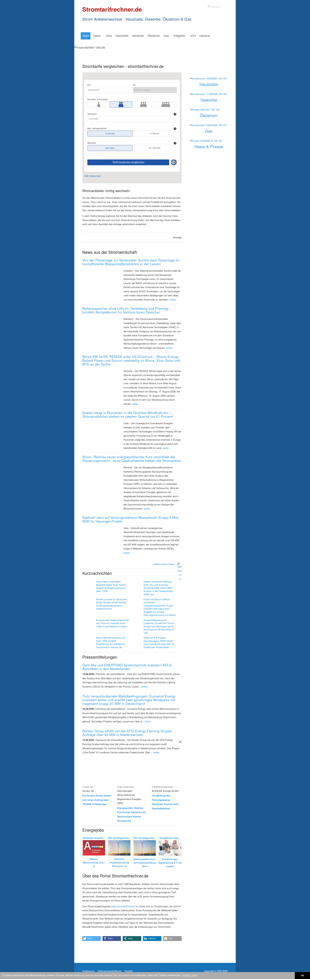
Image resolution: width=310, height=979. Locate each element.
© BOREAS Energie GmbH (162, 787)
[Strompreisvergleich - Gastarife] (209, 125)
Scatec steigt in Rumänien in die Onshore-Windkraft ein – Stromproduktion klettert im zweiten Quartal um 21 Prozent (127, 414)
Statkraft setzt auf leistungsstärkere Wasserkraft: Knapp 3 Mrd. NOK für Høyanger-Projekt (130, 519)
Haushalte (208, 84)
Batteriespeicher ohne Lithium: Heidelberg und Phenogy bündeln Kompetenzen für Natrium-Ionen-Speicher (125, 310)
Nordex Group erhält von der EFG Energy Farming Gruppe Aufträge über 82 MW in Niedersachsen (127, 732)
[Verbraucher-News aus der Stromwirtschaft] (209, 141)
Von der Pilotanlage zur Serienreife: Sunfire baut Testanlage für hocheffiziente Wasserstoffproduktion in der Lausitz (131, 262)
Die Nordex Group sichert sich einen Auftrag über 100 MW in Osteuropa (96, 800)
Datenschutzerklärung (109, 971)
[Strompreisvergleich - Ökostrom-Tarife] (209, 110)
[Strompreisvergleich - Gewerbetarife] (209, 94)
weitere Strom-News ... (165, 564)
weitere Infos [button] (190, 975)
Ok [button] (302, 975)
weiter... (174, 299)
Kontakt (128, 971)
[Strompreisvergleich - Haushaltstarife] (209, 78)
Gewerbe (208, 100)
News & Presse (209, 146)
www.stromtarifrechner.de (124, 906)
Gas (208, 131)
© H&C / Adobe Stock (125, 787)
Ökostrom (209, 115)
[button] (91, 938)
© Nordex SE (87, 787)
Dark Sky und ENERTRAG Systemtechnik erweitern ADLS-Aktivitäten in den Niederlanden (127, 667)
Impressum (88, 971)
